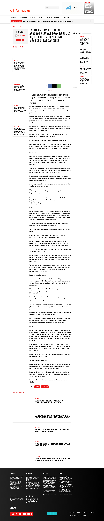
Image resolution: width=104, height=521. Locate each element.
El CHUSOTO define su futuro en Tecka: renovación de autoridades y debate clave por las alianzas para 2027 (52, 416)
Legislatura (45, 386)
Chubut (37, 386)
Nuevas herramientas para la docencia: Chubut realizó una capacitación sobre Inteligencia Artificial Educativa (19, 65)
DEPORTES (82, 66)
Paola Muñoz (21, 36)
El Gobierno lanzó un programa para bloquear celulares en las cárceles (19, 88)
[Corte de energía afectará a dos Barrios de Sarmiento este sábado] (76, 50)
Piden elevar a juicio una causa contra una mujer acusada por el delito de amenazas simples (20, 109)
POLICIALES (16, 126)
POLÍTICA (19, 26)
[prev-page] (74, 87)
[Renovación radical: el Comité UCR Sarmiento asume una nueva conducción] (23, 444)
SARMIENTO (88, 2)
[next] (92, 21)
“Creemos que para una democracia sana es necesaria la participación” (16, 495)
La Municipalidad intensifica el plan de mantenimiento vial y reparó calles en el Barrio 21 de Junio (84, 80)
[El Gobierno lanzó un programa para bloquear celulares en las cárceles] (20, 77)
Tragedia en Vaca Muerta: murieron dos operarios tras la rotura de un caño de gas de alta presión (19, 131)
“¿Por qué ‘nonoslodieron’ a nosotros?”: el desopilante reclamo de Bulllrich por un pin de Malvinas (52, 459)
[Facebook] (17, 40)
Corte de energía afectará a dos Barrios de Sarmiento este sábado (85, 51)
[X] (23, 40)
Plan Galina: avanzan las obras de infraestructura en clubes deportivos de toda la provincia (33, 490)
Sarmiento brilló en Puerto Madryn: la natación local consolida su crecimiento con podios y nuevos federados (66, 495)
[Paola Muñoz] (16, 35)
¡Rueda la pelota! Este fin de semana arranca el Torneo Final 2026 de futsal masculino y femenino (85, 71)
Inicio (14, 26)
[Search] (57, 7)
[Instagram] (20, 40)
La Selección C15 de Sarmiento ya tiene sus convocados (65, 482)
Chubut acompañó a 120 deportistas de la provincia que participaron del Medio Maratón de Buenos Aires (65, 478)
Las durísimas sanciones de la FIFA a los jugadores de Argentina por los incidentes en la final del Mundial (66, 491)
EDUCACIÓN (16, 60)
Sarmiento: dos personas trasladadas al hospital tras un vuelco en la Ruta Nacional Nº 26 (16, 499)
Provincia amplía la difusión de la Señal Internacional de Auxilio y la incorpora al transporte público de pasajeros (33, 500)
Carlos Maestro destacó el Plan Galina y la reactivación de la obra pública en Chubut (49, 402)
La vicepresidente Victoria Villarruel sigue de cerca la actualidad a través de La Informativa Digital (16, 483)
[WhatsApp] (59, 86)
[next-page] (76, 87)
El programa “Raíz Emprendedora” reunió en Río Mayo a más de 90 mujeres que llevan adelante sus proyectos (51, 21)
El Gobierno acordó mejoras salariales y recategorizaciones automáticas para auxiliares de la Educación (84, 61)
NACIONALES (17, 84)
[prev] (89, 21)
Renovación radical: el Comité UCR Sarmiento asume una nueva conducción (52, 445)
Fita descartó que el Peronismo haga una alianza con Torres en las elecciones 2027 (52, 430)
